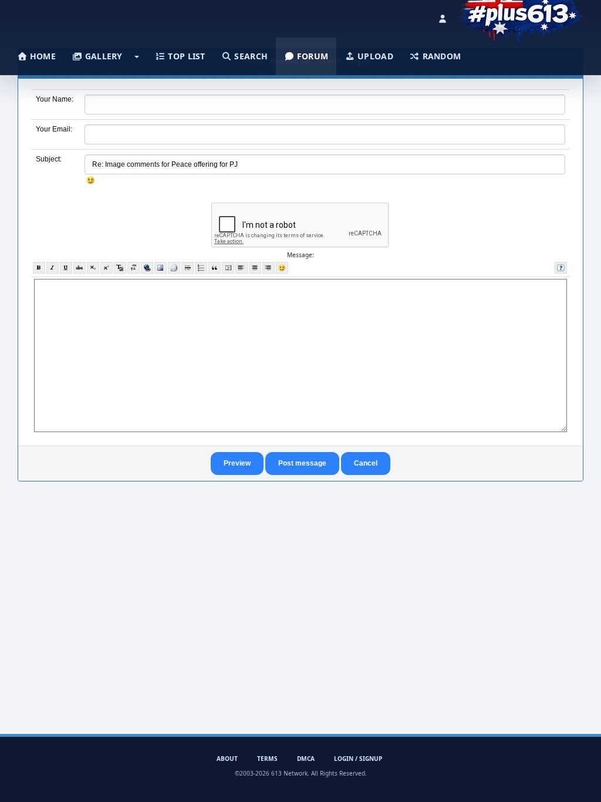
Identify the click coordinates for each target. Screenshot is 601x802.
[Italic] (52, 268)
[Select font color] (120, 268)
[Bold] (39, 268)
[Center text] (255, 268)
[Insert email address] (174, 268)
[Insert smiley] (282, 268)
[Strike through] (79, 268)
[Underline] (66, 268)
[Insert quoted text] (214, 268)
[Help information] (561, 268)
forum (312, 56)
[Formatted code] (228, 268)
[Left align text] (241, 268)
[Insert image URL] (160, 268)
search (250, 56)
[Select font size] (133, 268)
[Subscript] (93, 268)
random (440, 56)
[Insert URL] (147, 268)
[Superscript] (106, 268)
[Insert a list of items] (201, 268)
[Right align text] (268, 268)
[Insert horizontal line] (187, 268)
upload (374, 56)
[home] (519, 14)
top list (185, 56)
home (42, 56)
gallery (102, 56)
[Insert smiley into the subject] (91, 180)
